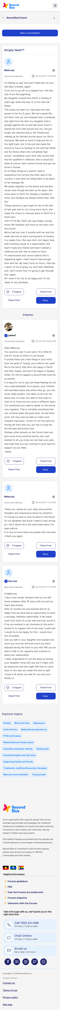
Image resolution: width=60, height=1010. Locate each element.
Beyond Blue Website (15, 808)
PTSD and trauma (12, 736)
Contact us (9, 983)
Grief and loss (10, 729)
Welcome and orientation (15, 774)
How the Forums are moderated (25, 892)
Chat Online (23, 935)
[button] (8, 292)
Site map (7, 1004)
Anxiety (7, 723)
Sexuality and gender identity (18, 749)
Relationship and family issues (18, 742)
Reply (45, 300)
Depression (39, 723)
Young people (39, 774)
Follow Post (45, 292)
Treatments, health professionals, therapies (25, 768)
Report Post (14, 300)
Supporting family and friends (18, 761)
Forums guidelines (18, 881)
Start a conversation (30, 33)
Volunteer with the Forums (22, 903)
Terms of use (10, 990)
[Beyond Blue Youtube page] (16, 963)
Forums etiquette (17, 897)
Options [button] (55, 18)
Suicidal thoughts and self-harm (19, 755)
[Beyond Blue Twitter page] (34, 963)
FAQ (10, 886)
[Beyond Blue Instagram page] (25, 963)
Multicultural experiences (34, 729)
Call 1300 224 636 (27, 923)
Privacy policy (10, 997)
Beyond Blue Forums (12, 6)
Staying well (42, 749)
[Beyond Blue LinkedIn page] (43, 963)
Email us (21, 948)
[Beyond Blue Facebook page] (7, 963)
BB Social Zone (22, 723)
